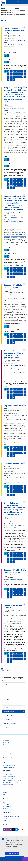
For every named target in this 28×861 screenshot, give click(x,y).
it (19, 182)
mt (13, 76)
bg (8, 71)
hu (22, 74)
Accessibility (18, 2)
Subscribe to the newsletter (11, 723)
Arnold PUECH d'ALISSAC (15, 473)
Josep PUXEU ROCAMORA (17, 44)
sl (8, 188)
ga (16, 74)
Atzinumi (6, 707)
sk (8, 79)
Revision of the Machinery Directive (13, 606)
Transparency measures (8, 774)
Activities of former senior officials (10, 782)
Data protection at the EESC (9, 765)
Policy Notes (7, 727)
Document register (9, 753)
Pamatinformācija (8, 688)
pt (22, 76)
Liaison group (6, 818)
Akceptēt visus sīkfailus (12, 853)
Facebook (10, 829)
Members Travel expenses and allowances (12, 780)
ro (22, 185)
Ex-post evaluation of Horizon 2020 (15, 407)
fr (13, 74)
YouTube (22, 829)
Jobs (4, 802)
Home (5, 684)
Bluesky (16, 829)
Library (4, 755)
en (22, 71)
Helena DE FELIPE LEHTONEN (16, 522)
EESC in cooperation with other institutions (12, 816)
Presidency (6, 692)
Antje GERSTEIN (14, 217)
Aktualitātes (7, 700)
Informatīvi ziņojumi (9, 711)
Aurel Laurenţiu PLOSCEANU (16, 615)
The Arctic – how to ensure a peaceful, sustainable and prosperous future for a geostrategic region (14, 354)
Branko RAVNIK (15, 221)
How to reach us (6, 740)
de (16, 71)
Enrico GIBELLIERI (15, 619)
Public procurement (7, 806)
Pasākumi (6, 704)
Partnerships (6, 808)
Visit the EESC (6, 742)
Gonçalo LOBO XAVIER (15, 415)
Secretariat (6, 696)
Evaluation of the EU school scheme (14, 465)
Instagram (7, 829)
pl (19, 76)
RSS (24, 14)
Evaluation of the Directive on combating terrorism (15, 571)
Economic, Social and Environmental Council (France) (13, 823)
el (19, 71)
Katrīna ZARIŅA (14, 295)
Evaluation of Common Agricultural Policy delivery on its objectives (15, 30)
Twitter (13, 829)
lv (22, 182)
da (13, 71)
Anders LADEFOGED (14, 365)
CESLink (4, 820)
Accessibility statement (8, 784)
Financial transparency (8, 778)
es (10, 179)
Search (14, 859)
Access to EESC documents (9, 776)
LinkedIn (4, 829)
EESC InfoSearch (8, 757)
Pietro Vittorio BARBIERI (16, 525)
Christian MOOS (15, 369)
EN (8, 55)
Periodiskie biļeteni (8, 715)
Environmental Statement (8, 767)
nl (16, 76)
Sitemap (5, 792)
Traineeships (6, 804)
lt (8, 76)
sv (13, 79)
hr (19, 74)
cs (10, 71)
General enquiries (7, 744)
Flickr (19, 829)
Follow (24, 27)
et (8, 74)
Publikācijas (7, 719)
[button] (22, 2)
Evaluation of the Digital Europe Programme (13, 286)
